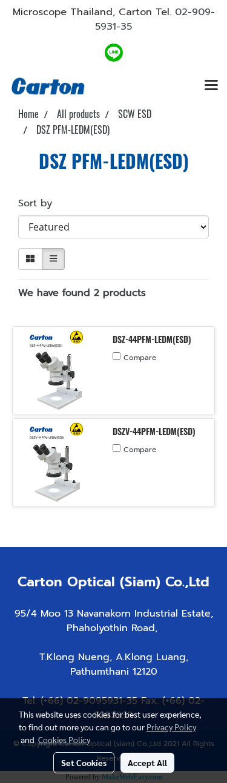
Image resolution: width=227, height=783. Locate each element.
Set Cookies (84, 762)
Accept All (147, 762)
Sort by (40, 203)
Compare (139, 357)
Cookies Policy (64, 739)
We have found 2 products (82, 293)
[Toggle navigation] (211, 86)
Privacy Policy (171, 726)
